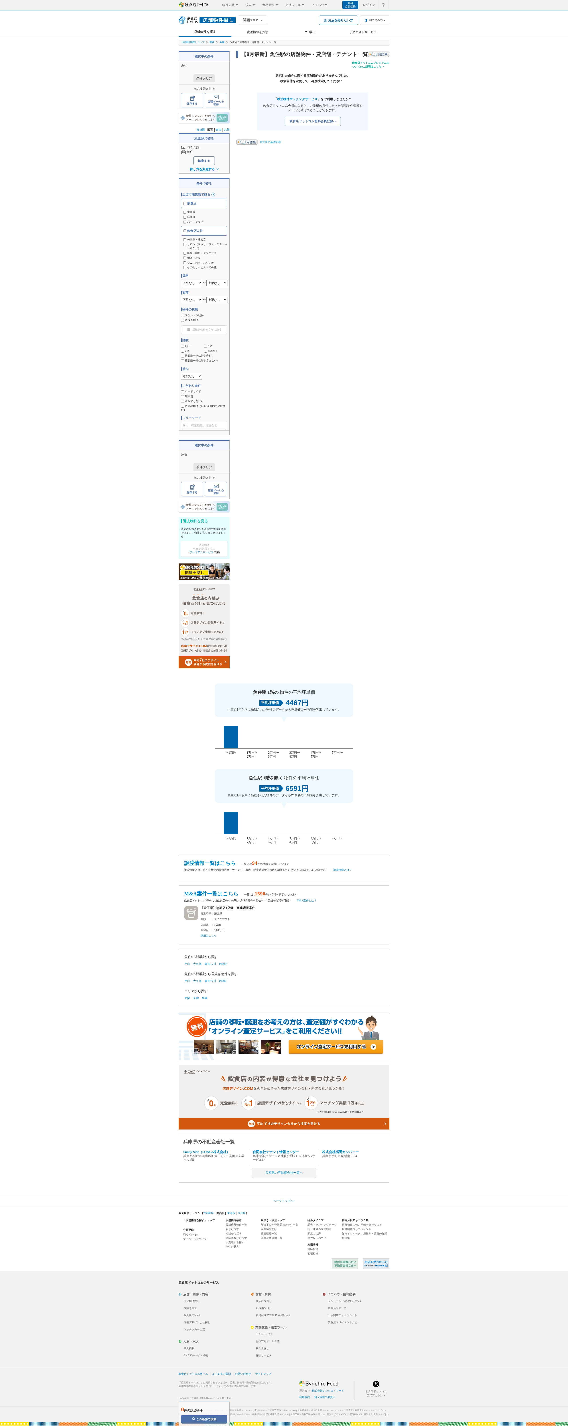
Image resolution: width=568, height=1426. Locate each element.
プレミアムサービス (201, 552)
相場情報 (313, 1244)
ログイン (369, 4)
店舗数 (205, 924)
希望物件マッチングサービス (297, 99)
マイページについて (195, 1238)
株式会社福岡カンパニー (340, 1152)
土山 (187, 964)
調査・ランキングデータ (322, 1224)
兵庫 (222, 42)
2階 (187, 351)
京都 (196, 998)
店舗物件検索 (234, 1220)
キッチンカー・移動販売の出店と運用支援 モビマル (262, 1414)
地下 (187, 346)
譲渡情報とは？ (342, 869)
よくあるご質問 (221, 1373)
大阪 (187, 998)
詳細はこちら (209, 935)
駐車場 (189, 396)
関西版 (221, 1213)
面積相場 (313, 1253)
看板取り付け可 (194, 401)
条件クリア (204, 78)
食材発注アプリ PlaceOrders (273, 1315)
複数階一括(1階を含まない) (201, 360)
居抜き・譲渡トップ (273, 1220)
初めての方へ (191, 1234)
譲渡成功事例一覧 (271, 1238)
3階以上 (213, 351)
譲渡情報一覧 (269, 1233)
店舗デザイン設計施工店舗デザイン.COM (275, 1410)
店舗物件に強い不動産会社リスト (362, 1224)
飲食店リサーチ (337, 1308)
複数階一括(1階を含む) (198, 355)
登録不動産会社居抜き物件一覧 (279, 1224)
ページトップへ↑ (284, 1201)
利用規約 (304, 1397)
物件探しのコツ (317, 1238)
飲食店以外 (194, 231)
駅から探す (232, 1229)
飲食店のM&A (192, 1315)
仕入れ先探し (264, 1301)
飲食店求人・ (315, 1410)
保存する (192, 103)
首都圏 (200, 129)
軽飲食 (191, 217)
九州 (227, 129)
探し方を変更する (202, 169)
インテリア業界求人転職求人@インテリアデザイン (360, 1410)
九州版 (242, 1213)
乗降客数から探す (236, 1238)
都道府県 (206, 913)
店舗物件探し (192, 1301)
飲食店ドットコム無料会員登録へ (313, 121)
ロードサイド (193, 391)
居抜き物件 (191, 320)
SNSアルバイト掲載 (196, 1355)
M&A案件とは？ (307, 900)
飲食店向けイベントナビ (342, 1322)
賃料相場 (313, 1249)
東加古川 (210, 964)
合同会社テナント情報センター (276, 1152)
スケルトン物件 (194, 315)
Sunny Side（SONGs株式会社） (206, 1152)
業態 (203, 919)
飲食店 (191, 203)
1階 (210, 346)
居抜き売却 (190, 1308)
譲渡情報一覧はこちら (210, 863)
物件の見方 (232, 1246)
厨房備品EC (263, 1308)
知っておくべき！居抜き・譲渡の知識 (364, 1233)
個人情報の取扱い (324, 1397)
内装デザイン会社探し (197, 1322)
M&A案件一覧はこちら (211, 894)
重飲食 (191, 212)
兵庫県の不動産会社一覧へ (284, 1172)
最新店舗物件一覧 (236, 1224)
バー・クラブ (195, 221)
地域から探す (234, 1233)
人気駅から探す (235, 1242)
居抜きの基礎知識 (270, 142)
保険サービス (264, 1355)
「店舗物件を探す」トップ (199, 1220)
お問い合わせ (243, 1373)
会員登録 (188, 1229)
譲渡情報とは (269, 1229)
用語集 (346, 1238)
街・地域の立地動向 (319, 1229)
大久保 (197, 964)
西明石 (223, 964)
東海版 (231, 1213)
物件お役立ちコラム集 (355, 1220)
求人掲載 (189, 1348)
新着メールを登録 (216, 103)
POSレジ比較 (264, 1334)
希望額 (205, 930)
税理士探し (262, 1348)
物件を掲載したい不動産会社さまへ (345, 1263)
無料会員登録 (350, 5)
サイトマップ (263, 1373)
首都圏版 (208, 1213)
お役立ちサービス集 (268, 1341)
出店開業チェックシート (342, 1315)
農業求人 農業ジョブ (374, 1414)
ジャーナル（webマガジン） (345, 1301)
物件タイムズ (315, 1220)
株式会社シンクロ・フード (328, 1390)
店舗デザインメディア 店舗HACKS (344, 1414)
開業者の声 (314, 1233)
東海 (218, 129)
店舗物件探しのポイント (356, 1229)
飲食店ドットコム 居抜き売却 (376, 1263)
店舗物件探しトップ (194, 42)
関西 (212, 42)
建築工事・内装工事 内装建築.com (307, 1414)
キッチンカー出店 (194, 1329)
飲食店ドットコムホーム (193, 1373)
